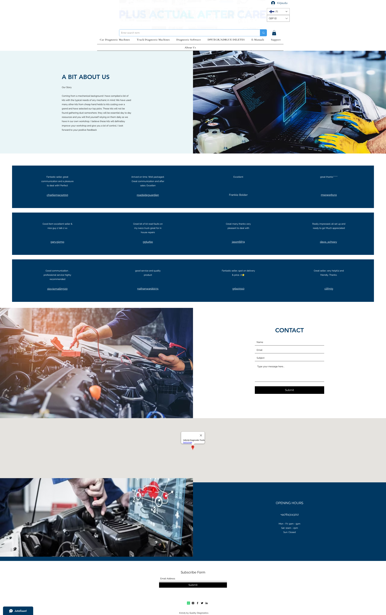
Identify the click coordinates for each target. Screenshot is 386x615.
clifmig (328, 288)
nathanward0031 (147, 288)
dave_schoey (328, 241)
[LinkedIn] (206, 603)
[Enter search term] (263, 32)
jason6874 (238, 241)
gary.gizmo (57, 241)
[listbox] (278, 18)
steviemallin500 (57, 288)
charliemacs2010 (57, 195)
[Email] (193, 603)
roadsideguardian (148, 195)
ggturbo (148, 241)
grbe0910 (238, 288)
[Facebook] (197, 603)
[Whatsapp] (188, 603)
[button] (278, 18)
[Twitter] (202, 603)
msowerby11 (329, 194)
